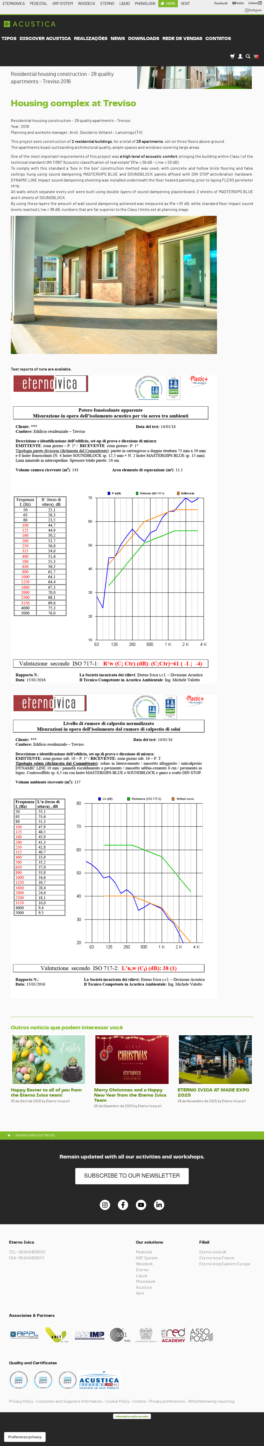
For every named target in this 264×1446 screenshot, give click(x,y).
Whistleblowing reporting (211, 1401)
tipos (9, 38)
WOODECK (86, 4)
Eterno (142, 1270)
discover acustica (45, 38)
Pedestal (144, 1252)
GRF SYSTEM (62, 4)
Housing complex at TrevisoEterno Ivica (29, 24)
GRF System (147, 1258)
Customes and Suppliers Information (69, 1401)
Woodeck (144, 1264)
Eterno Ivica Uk (212, 1252)
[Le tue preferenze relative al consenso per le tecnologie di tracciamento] (25, 1437)
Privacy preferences (167, 1401)
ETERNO (107, 4)
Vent (140, 1293)
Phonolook (145, 1281)
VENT (185, 4)
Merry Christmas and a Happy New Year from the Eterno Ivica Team (130, 1095)
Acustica (144, 1287)
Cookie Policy (117, 1401)
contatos (218, 38)
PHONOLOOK (145, 4)
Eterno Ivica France (216, 1258)
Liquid (141, 1276)
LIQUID (124, 4)
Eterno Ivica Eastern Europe (224, 1264)
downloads (143, 38)
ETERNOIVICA (14, 4)
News (118, 38)
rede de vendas (182, 38)
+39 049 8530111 (30, 1258)
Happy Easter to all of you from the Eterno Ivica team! (46, 1093)
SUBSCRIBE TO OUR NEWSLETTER (132, 1176)
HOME (171, 4)
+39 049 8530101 (31, 1252)
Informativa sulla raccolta (132, 1416)
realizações (91, 38)
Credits (139, 1401)
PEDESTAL (38, 4)
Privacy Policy (21, 1401)
